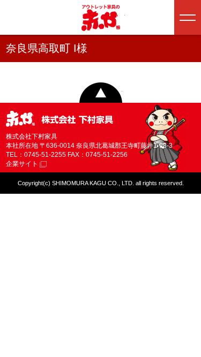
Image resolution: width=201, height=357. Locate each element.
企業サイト (23, 164)
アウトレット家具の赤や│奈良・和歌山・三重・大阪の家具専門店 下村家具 (101, 17)
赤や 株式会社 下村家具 (59, 119)
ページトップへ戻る (100, 92)
